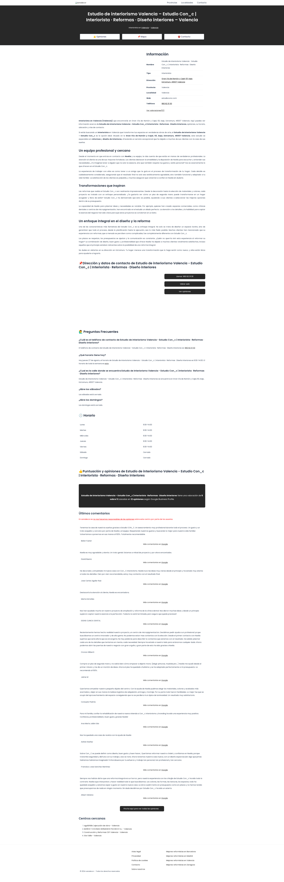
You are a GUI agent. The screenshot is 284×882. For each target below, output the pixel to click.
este (107, 363)
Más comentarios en (155, 544)
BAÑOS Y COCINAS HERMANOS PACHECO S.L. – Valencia (108, 829)
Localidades (187, 2)
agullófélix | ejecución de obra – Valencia (101, 825)
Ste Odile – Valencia (92, 835)
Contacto (202, 2)
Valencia (145, 27)
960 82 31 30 (190, 348)
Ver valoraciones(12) (155, 110)
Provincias (172, 2)
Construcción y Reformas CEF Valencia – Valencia (106, 832)
